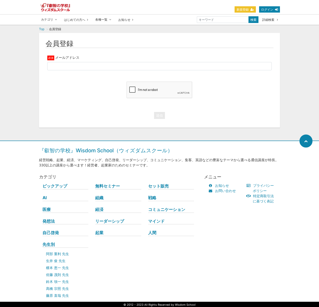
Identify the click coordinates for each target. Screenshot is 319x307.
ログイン (267, 9)
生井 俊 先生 (56, 261)
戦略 (152, 197)
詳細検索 (268, 19)
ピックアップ (55, 186)
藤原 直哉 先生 (57, 295)
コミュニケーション (166, 209)
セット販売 (158, 186)
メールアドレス (67, 57)
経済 (99, 209)
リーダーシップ (109, 221)
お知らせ (124, 19)
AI (45, 197)
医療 (47, 209)
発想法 (49, 221)
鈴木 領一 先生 (57, 281)
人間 (152, 232)
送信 (159, 115)
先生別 (49, 244)
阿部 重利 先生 (57, 254)
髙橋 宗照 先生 (57, 288)
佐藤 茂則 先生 (57, 275)
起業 (99, 232)
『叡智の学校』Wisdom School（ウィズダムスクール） (106, 150)
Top (41, 29)
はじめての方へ (74, 19)
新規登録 (243, 9)
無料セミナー (107, 186)
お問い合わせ (225, 191)
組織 (99, 197)
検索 (253, 19)
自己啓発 (51, 232)
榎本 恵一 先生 (57, 268)
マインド (156, 221)
